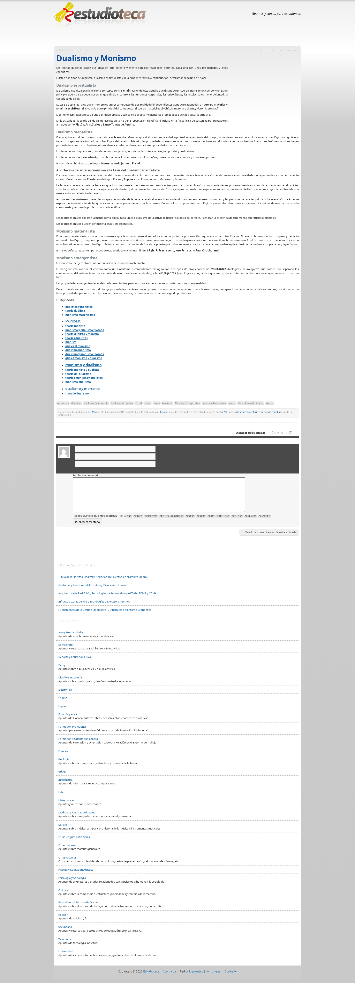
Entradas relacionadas (250, 433)
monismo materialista (80, 315)
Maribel (96, 411)
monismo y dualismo (83, 364)
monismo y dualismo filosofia (84, 330)
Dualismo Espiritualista (96, 403)
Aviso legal (213, 971)
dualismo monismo (78, 350)
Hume (147, 403)
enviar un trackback (271, 411)
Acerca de (169, 971)
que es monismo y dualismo (83, 358)
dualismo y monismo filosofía (84, 354)
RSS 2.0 (223, 411)
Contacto (231, 971)
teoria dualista (75, 311)
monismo (73, 321)
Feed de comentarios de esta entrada (271, 532)
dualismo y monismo (82, 388)
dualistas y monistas (78, 307)
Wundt (269, 403)
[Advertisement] (177, 35)
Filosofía (162, 411)
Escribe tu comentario (86, 475)
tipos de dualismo (77, 393)
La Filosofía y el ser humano (74, 50)
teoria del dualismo (78, 374)
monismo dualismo (78, 382)
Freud (138, 403)
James (156, 403)
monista (70, 342)
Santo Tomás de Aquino (250, 403)
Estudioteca (151, 971)
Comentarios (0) (281, 433)
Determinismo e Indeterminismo (278, 50)
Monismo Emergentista (187, 403)
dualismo (76, 403)
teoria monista (75, 326)
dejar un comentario (247, 411)
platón (231, 403)
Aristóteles (63, 403)
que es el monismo (77, 346)
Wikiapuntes (194, 971)
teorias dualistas (76, 338)
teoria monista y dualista (82, 370)
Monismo (167, 403)
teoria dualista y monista (82, 334)
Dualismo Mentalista (122, 403)
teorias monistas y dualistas (84, 378)
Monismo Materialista (214, 403)
